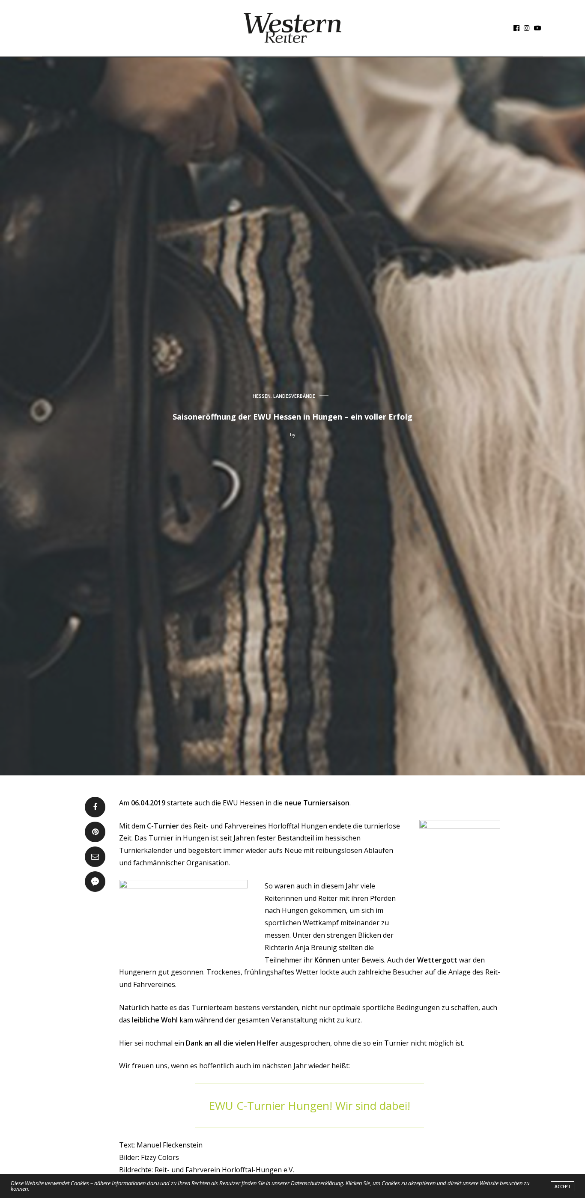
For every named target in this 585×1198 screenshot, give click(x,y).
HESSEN (262, 395)
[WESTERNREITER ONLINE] (292, 28)
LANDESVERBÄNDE (294, 395)
